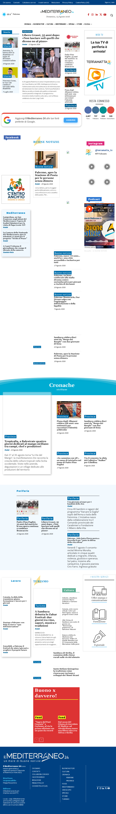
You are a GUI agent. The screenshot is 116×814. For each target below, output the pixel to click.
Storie (6, 32)
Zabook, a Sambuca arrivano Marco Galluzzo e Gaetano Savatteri (69, 600)
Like (88, 107)
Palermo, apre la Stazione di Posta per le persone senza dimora (46, 177)
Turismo (40, 581)
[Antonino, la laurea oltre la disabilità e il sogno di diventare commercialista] (10, 42)
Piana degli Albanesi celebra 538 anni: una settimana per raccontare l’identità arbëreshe (71, 96)
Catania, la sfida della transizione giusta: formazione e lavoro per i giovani (14, 600)
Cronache (61, 385)
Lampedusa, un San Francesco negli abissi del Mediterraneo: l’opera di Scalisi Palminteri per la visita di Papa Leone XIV (14, 221)
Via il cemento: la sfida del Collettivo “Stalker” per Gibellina (95, 460)
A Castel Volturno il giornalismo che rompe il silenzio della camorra (14, 248)
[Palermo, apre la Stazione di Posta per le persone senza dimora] (46, 159)
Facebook (12, 137)
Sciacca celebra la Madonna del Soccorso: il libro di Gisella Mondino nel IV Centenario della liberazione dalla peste (70, 639)
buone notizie (46, 142)
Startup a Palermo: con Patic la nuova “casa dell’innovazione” (13, 624)
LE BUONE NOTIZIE (100, 251)
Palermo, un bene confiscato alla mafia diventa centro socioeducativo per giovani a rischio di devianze (67, 279)
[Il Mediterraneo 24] (58, 12)
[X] (100, 14)
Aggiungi (70, 120)
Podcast (94, 199)
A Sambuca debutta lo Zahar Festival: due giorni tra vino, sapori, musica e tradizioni (46, 618)
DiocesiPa (87, 251)
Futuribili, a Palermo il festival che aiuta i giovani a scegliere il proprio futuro (15, 648)
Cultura (69, 590)
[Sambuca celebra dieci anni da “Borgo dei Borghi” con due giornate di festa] (42, 341)
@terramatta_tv (103, 150)
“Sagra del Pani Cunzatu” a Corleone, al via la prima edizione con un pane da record (44, 726)
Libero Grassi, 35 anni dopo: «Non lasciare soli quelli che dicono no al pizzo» (41, 38)
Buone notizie (44, 166)
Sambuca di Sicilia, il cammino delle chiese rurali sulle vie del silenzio (66, 655)
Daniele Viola (8, 252)
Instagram (95, 143)
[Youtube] (104, 14)
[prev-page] (37, 740)
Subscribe (111, 107)
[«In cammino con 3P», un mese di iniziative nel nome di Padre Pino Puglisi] (69, 446)
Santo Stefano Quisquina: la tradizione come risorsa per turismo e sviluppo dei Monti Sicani (66, 672)
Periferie (27, 31)
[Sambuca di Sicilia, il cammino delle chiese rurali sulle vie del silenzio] (42, 656)
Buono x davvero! (46, 693)
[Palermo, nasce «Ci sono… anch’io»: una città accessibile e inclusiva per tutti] (42, 256)
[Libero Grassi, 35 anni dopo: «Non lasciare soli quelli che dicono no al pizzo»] (41, 62)
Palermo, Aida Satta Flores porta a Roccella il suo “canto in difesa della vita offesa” (83, 540)
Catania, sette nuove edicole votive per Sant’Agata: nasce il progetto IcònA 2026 (70, 612)
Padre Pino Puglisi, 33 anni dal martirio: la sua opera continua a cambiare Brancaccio (71, 61)
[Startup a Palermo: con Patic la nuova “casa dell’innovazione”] (16, 615)
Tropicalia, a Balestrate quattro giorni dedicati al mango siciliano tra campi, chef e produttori (26, 444)
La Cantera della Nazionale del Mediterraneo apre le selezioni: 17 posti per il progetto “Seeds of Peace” (15, 236)
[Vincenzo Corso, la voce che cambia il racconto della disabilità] (10, 72)
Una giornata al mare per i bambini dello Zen (79, 503)
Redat (24, 44)
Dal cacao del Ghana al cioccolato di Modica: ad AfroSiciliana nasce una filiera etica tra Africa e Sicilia (68, 727)
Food (38, 717)
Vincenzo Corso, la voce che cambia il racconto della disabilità (9, 85)
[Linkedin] (96, 14)
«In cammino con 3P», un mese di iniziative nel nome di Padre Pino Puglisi (69, 461)
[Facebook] (88, 14)
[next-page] (41, 740)
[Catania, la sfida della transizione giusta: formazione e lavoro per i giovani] (16, 589)
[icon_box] (99, 593)
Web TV (99, 34)
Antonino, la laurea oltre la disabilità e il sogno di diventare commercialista (9, 56)
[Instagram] (92, 14)
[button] (111, 15)
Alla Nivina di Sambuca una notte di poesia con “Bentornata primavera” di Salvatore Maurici (70, 624)
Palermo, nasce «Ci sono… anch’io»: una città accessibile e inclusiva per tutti (67, 259)
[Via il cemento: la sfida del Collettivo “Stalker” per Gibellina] (96, 446)
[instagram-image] (91, 166)
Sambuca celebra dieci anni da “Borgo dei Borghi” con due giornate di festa (66, 340)
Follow (95, 107)
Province (70, 105)
